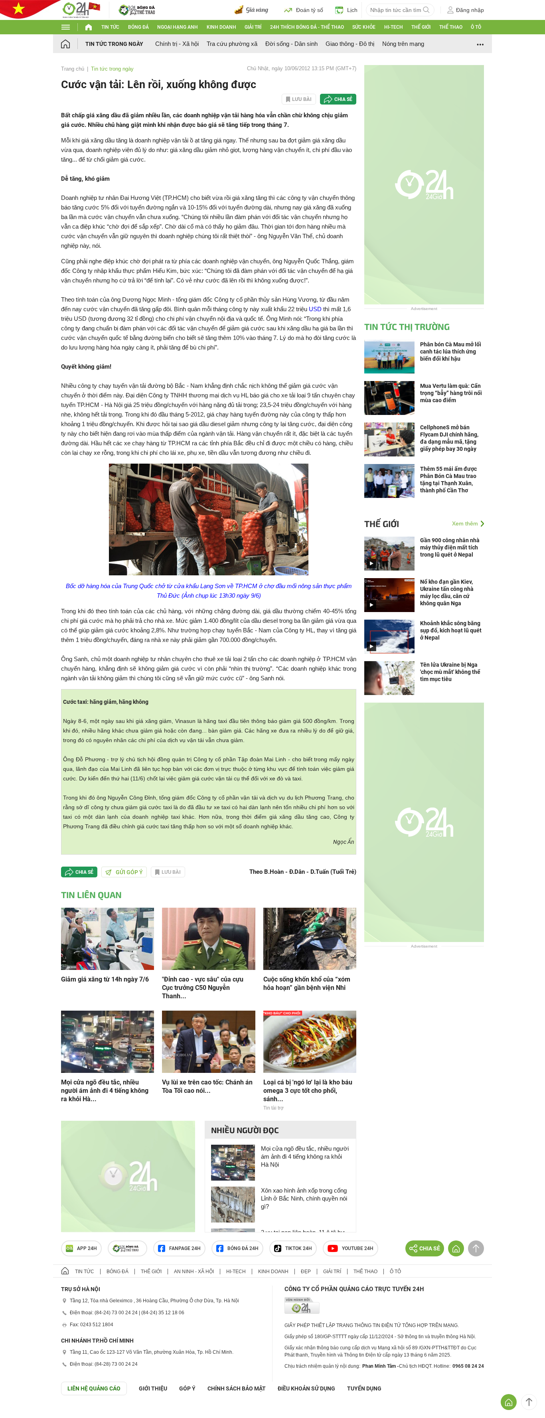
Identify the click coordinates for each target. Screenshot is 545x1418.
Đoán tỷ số (309, 10)
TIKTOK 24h (298, 1248)
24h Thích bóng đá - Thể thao (307, 27)
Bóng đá (138, 27)
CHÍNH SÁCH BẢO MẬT (236, 1388)
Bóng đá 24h (243, 1248)
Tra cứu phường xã (232, 43)
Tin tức (110, 27)
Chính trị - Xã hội (177, 43)
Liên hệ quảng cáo (93, 1388)
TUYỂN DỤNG (364, 1388)
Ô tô (476, 27)
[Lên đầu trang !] (529, 1402)
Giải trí (253, 27)
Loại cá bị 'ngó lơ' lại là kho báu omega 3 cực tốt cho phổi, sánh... (307, 1090)
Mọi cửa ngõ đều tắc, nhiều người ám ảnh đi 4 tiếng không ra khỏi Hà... (104, 1090)
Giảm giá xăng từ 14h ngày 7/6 (105, 979)
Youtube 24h (357, 1248)
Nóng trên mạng (403, 43)
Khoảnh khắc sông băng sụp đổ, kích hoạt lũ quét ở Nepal (451, 630)
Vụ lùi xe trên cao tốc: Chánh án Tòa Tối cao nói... (207, 1086)
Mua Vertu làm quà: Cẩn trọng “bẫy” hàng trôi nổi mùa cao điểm (451, 393)
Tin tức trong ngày (114, 44)
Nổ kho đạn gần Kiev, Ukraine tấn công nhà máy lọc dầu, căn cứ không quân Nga (447, 592)
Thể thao (450, 27)
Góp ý (187, 1388)
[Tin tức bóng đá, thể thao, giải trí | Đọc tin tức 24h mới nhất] (81, 9)
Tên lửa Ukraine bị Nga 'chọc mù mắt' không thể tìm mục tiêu (450, 672)
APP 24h (87, 1248)
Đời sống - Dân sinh (291, 43)
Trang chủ (72, 69)
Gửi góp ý (129, 872)
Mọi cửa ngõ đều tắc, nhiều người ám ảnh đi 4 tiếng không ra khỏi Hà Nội (305, 1156)
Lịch (352, 10)
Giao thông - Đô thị (350, 43)
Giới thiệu (153, 1388)
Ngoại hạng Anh (177, 27)
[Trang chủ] (73, 43)
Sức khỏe (363, 27)
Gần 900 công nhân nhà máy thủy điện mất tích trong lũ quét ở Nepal (450, 547)
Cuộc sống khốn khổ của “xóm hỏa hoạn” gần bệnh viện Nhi (306, 983)
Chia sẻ (343, 99)
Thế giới (420, 27)
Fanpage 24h (185, 1248)
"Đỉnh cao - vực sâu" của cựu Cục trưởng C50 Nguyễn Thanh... (202, 988)
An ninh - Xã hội (194, 1271)
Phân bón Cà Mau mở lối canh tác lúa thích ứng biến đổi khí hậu (450, 351)
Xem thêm (465, 523)
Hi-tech (393, 27)
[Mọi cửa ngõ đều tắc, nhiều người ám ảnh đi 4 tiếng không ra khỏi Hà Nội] (107, 1041)
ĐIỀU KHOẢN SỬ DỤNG (306, 1388)
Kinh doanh (221, 27)
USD (315, 309)
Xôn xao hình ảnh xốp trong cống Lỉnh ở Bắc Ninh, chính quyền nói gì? (304, 1198)
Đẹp (306, 1271)
